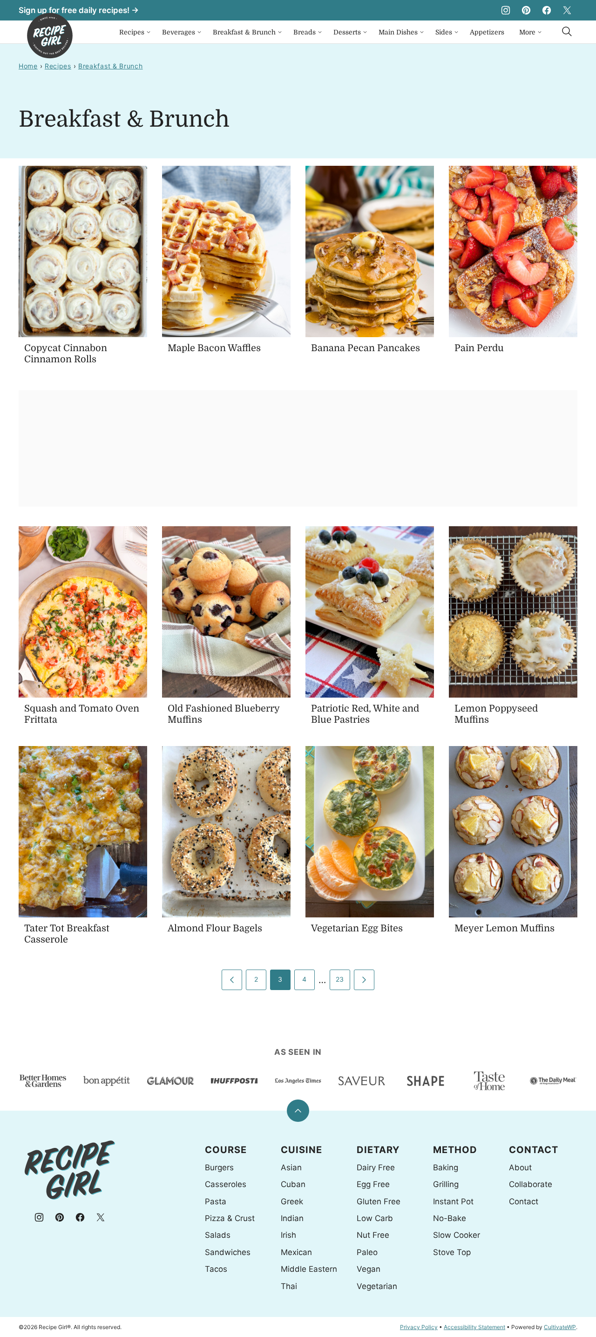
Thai (289, 1286)
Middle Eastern (309, 1269)
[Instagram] (505, 10)
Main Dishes (398, 32)
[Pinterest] (526, 10)
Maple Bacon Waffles (214, 348)
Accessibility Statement (474, 1326)
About (520, 1167)
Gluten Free (378, 1201)
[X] (567, 10)
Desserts (347, 32)
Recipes (131, 32)
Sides (443, 32)
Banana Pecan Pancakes (365, 348)
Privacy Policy (419, 1326)
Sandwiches (228, 1252)
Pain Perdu (479, 348)
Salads (217, 1235)
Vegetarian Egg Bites (357, 928)
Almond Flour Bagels (215, 928)
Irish (288, 1235)
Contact (523, 1201)
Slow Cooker (456, 1235)
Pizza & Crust (230, 1218)
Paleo (367, 1252)
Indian (292, 1218)
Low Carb (375, 1218)
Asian (291, 1167)
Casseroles (225, 1184)
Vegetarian (377, 1286)
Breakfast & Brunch (244, 32)
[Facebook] (546, 10)
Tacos (216, 1269)
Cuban (293, 1184)
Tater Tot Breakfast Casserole (66, 934)
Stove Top (452, 1252)
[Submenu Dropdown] (148, 32)
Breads (304, 32)
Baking (445, 1167)
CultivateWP (560, 1326)
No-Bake (449, 1218)
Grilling (446, 1184)
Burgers (219, 1167)
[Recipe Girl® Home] (50, 36)
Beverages (178, 32)
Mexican (296, 1252)
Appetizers (487, 32)
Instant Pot (453, 1201)
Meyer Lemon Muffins (504, 928)
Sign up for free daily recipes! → (79, 10)
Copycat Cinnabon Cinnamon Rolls (65, 354)
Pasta (215, 1201)
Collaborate (530, 1184)
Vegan (368, 1269)
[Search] (567, 31)
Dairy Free (376, 1167)
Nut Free (373, 1235)
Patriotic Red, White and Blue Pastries (365, 714)
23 (340, 979)
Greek (292, 1201)
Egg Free (373, 1184)
